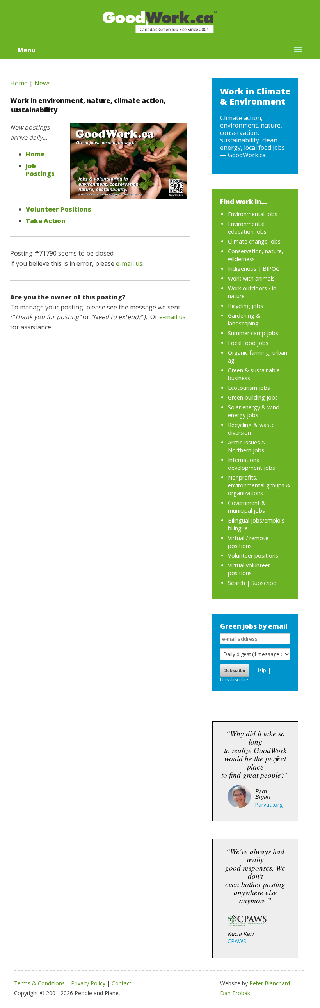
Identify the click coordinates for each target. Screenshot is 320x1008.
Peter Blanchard (269, 983)
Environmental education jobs (247, 227)
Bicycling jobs (245, 305)
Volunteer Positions (58, 209)
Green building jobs (253, 397)
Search (236, 583)
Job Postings (40, 170)
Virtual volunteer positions (249, 569)
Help (261, 670)
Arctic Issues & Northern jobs (247, 446)
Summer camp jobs (253, 333)
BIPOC (271, 268)
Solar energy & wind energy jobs (253, 411)
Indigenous (242, 268)
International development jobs (251, 463)
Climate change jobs (254, 241)
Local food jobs (248, 343)
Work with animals (251, 278)
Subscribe (263, 583)
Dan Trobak (235, 993)
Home (19, 83)
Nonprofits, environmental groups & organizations (259, 485)
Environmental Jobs (252, 214)
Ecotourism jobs (249, 387)
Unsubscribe (234, 679)
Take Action (46, 221)
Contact (122, 983)
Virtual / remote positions (248, 541)
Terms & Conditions (39, 983)
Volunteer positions (253, 555)
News (42, 83)
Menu (26, 50)
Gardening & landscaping (244, 319)
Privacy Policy (88, 983)
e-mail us (129, 263)
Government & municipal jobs (247, 506)
